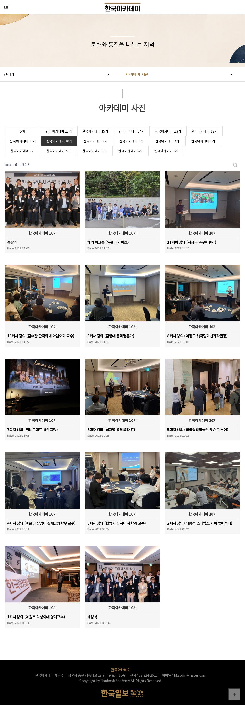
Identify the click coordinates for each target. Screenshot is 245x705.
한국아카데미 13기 (168, 131)
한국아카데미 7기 (167, 141)
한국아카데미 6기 (203, 141)
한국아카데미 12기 (204, 131)
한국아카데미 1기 (166, 150)
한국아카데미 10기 (59, 141)
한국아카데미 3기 (94, 150)
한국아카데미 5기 (22, 150)
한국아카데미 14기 (132, 131)
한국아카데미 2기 (130, 150)
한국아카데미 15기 (95, 131)
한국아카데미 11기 (23, 141)
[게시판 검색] (235, 165)
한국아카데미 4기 (58, 150)
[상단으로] (234, 694)
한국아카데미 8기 (131, 141)
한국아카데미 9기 (95, 141)
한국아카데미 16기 (59, 131)
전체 (23, 131)
